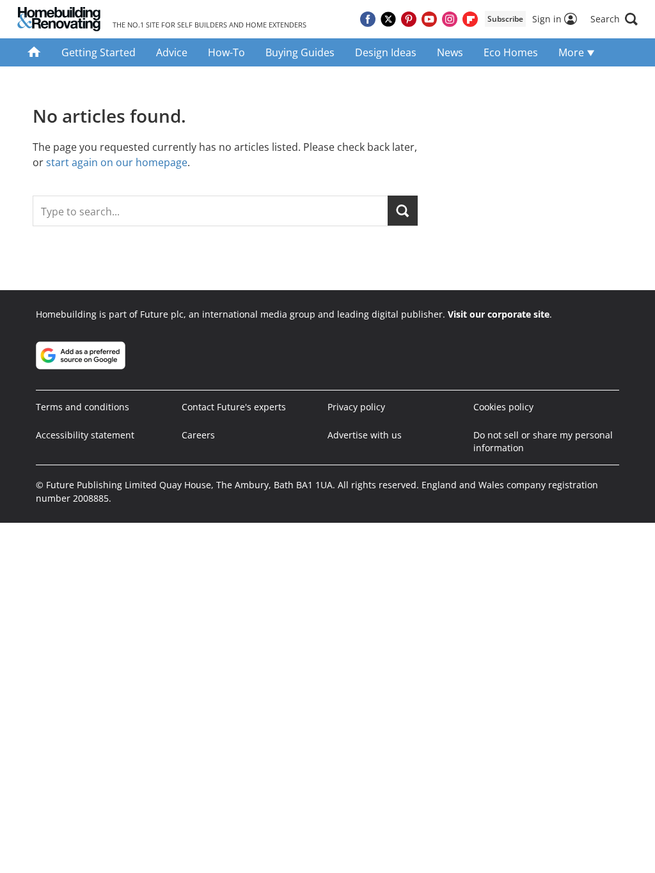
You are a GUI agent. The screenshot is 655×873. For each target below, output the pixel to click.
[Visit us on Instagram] (449, 19)
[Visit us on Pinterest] (408, 19)
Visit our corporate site (498, 314)
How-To (226, 52)
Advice (171, 52)
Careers (198, 435)
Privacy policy (356, 407)
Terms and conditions (82, 407)
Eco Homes (511, 52)
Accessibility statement (85, 435)
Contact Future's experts (234, 407)
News (450, 52)
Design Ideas (385, 52)
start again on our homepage (116, 162)
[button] (614, 19)
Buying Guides (300, 52)
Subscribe (505, 18)
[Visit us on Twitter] (388, 19)
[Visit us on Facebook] (367, 19)
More (572, 52)
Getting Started (98, 52)
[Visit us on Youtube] (429, 19)
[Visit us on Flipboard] (470, 19)
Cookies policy (503, 407)
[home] (34, 52)
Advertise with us (365, 435)
